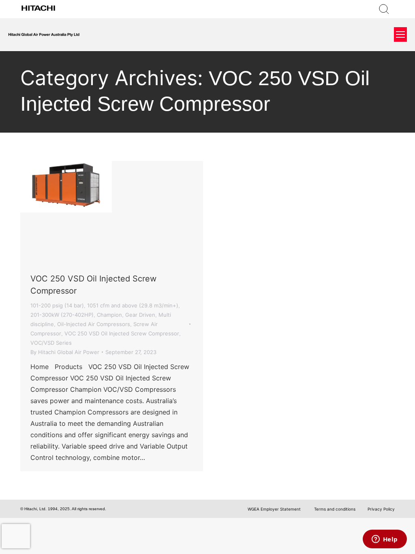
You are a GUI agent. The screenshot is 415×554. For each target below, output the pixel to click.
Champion (109, 314)
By (64, 352)
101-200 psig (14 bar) (57, 305)
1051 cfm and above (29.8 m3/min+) (132, 305)
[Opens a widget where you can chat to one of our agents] (384, 540)
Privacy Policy (381, 509)
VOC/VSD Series (51, 342)
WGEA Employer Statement (274, 509)
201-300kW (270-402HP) (62, 314)
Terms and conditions (334, 509)
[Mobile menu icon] (400, 34)
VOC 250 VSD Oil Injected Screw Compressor (121, 333)
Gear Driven (140, 314)
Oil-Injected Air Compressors (93, 324)
